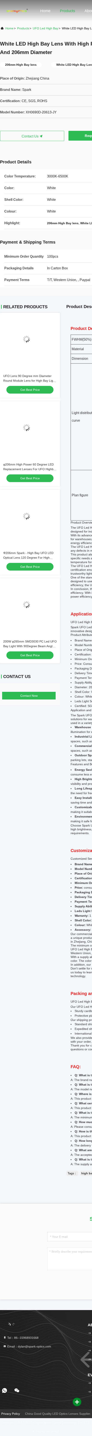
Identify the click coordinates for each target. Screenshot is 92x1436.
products (23, 28)
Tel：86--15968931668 (22, 1337)
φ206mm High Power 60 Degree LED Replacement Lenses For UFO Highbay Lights (30, 469)
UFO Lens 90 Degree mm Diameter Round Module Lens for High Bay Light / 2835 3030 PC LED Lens (29, 380)
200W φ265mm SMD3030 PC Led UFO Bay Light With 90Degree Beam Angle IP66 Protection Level (30, 646)
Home (45, 11)
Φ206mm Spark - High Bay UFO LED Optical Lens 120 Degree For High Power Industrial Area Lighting (28, 557)
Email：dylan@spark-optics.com (28, 1346)
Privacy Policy (10, 1413)
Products (67, 11)
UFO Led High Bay (45, 28)
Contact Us (30, 136)
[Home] (17, 10)
